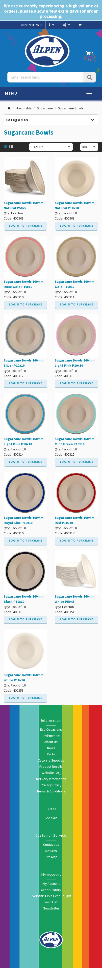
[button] (91, 54)
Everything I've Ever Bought (51, 896)
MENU (11, 93)
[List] (11, 146)
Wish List (51, 902)
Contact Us (51, 844)
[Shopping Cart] (80, 24)
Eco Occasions (51, 729)
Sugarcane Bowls (70, 108)
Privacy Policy (51, 785)
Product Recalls (51, 766)
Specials (51, 818)
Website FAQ (51, 772)
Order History (51, 889)
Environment (51, 735)
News (51, 748)
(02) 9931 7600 (31, 25)
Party (51, 754)
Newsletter (51, 908)
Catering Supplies (51, 760)
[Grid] (6, 146)
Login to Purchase (25, 225)
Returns (51, 850)
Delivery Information (51, 779)
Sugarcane (45, 108)
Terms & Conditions (51, 791)
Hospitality (24, 108)
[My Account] (67, 24)
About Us (51, 742)
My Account (51, 883)
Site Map (51, 857)
